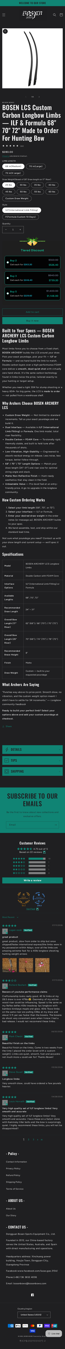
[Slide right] (39, 97)
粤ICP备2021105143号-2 (32, 1341)
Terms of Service (15, 1189)
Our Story (11, 1215)
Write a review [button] (32, 880)
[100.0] (39, 898)
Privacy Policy (13, 1168)
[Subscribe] (55, 824)
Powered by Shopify (40, 1336)
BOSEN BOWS (28, 1336)
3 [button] (33, 1139)
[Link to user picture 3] (42, 965)
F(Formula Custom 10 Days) (20, 217)
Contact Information (16, 1162)
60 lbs (52, 191)
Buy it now (32, 320)
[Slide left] (26, 97)
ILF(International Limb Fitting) (21, 210)
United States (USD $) (31, 1315)
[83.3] (24, 898)
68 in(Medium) (13, 166)
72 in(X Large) (13, 173)
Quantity (6, 224)
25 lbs (8, 185)
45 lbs (8, 191)
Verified (30, 909)
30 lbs (23, 185)
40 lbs (52, 185)
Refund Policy (13, 1175)
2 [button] (28, 1139)
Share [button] (9, 726)
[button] (3, 15)
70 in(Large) (35, 166)
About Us (11, 1208)
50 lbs (23, 191)
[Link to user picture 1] (9, 965)
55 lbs (37, 191)
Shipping (5, 156)
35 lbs (37, 185)
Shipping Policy (14, 1182)
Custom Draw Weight (16, 198)
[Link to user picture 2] (26, 965)
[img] (9, 925)
